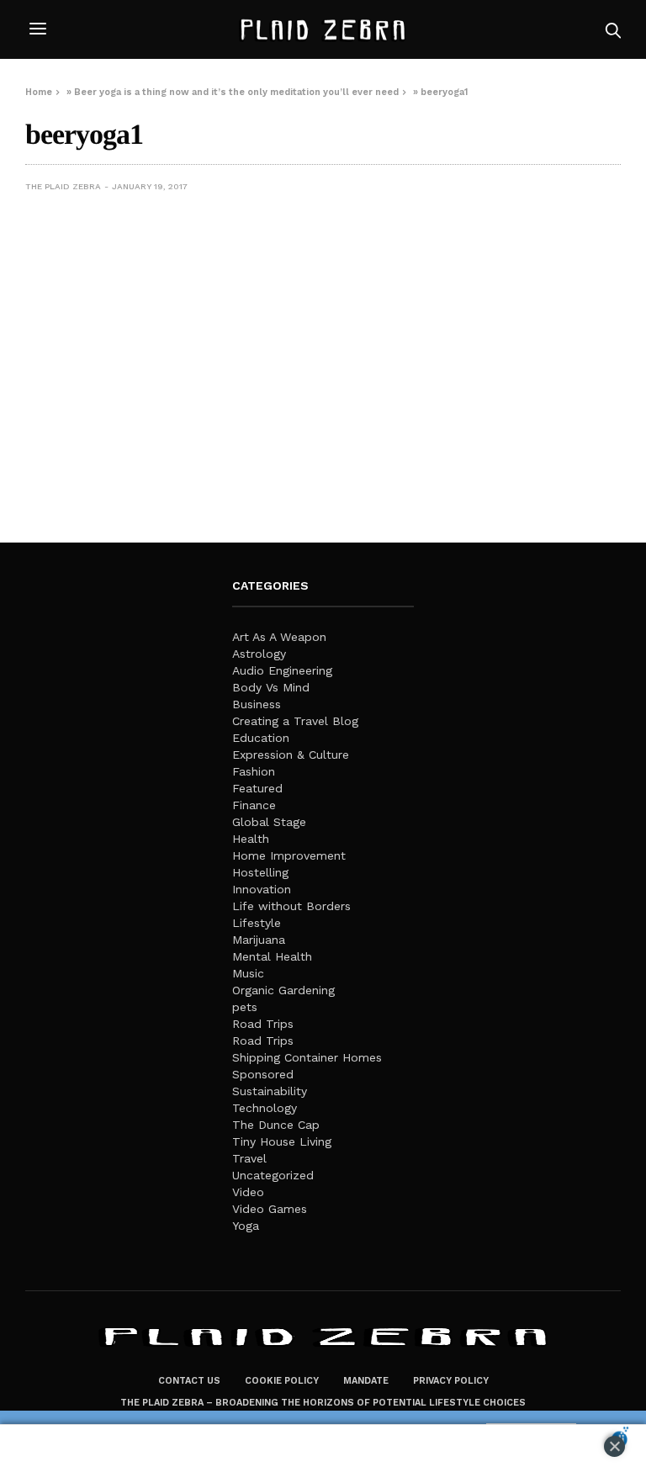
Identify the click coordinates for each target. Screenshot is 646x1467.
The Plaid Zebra (63, 186)
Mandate (366, 1380)
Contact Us (189, 1380)
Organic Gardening (283, 990)
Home (38, 92)
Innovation (261, 889)
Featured (257, 788)
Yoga (245, 1225)
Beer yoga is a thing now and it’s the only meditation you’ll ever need (236, 92)
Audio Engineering (282, 670)
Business (256, 704)
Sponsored (263, 1074)
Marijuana (258, 939)
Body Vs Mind (271, 687)
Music (248, 973)
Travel (249, 1158)
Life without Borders (291, 906)
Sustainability (269, 1091)
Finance (254, 805)
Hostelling (260, 872)
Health (250, 839)
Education (260, 738)
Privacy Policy (451, 1380)
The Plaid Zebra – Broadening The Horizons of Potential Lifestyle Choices (323, 1402)
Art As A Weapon (279, 637)
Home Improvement (289, 855)
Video (248, 1192)
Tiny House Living (281, 1141)
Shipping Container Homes (307, 1057)
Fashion (253, 771)
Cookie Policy (282, 1380)
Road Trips (263, 1024)
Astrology (259, 653)
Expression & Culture (290, 754)
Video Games (269, 1209)
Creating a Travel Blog (295, 721)
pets (244, 1007)
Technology (264, 1108)
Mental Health (272, 956)
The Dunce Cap (276, 1125)
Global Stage (269, 822)
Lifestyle (256, 923)
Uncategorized (273, 1175)
